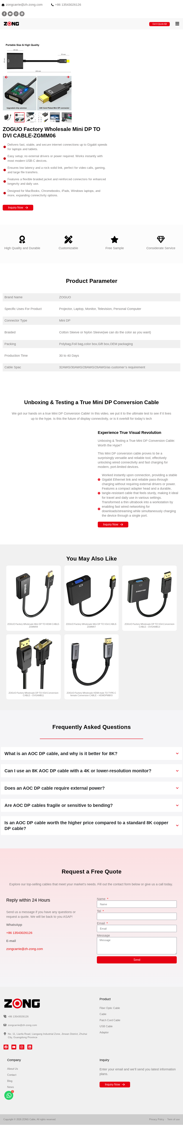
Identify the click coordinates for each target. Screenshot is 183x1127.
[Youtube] (10, 13)
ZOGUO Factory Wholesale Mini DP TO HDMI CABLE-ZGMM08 (33, 625)
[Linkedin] (21, 13)
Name (101, 899)
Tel (99, 911)
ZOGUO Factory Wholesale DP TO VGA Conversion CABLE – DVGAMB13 (149, 625)
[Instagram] (16, 13)
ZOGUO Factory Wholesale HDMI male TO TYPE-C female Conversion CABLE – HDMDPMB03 (91, 694)
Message (103, 935)
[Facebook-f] (4, 13)
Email (101, 923)
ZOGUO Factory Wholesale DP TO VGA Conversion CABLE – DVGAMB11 (33, 694)
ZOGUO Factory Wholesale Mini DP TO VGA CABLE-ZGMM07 (91, 625)
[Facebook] (6, 1047)
